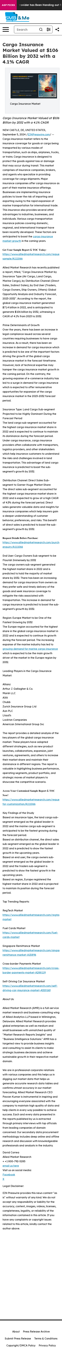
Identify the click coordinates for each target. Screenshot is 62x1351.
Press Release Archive (36, 1331)
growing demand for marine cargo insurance (30, 648)
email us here (11, 1165)
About (16, 1331)
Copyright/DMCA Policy (20, 1345)
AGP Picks (8, 5)
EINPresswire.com (39, 134)
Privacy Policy (47, 1345)
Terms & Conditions (45, 1338)
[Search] (41, 29)
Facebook (9, 1174)
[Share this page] (57, 29)
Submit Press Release (18, 1338)
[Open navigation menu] (6, 29)
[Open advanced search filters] (48, 29)
